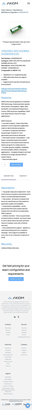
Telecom (8, 366)
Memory (9, 10)
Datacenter (8, 348)
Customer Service (8, 381)
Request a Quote (16, 279)
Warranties (8, 377)
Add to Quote (16, 165)
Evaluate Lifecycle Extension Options (14, 89)
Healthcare (8, 359)
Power (8, 334)
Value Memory (17, 10)
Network (24, 330)
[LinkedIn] (15, 316)
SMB (8, 364)
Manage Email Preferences (16, 401)
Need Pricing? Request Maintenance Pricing (14, 92)
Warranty (23, 176)
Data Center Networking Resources (8, 390)
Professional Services (24, 337)
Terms (28, 399)
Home (3, 10)
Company (24, 350)
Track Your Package (8, 386)
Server (24, 334)
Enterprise (8, 352)
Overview (24, 328)
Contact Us (24, 355)
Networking (8, 328)
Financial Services (8, 355)
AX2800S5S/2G (23, 12)
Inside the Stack (8, 394)
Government (8, 357)
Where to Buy (8, 384)
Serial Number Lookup (8, 388)
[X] (18, 316)
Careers (24, 352)
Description (8, 176)
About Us (24, 348)
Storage (8, 332)
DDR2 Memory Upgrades (9, 12)
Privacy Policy (22, 399)
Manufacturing (8, 361)
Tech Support (8, 379)
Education (8, 350)
